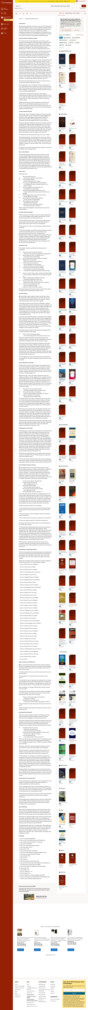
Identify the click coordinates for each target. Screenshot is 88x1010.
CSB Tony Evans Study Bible (62, 129)
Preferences (53, 1001)
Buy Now (21, 949)
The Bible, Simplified (61, 515)
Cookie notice (30, 1002)
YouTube (52, 993)
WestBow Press (42, 998)
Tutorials (29, 986)
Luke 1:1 (22, 838)
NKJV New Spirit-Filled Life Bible (62, 364)
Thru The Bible (62, 621)
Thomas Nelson (42, 996)
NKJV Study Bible (72, 363)
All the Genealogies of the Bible (63, 439)
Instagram (53, 986)
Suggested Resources (66, 51)
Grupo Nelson (42, 992)
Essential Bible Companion (72, 515)
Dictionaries (64, 651)
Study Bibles (64, 114)
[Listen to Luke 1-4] (31, 13)
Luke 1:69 (22, 842)
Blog (16, 993)
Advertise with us (31, 991)
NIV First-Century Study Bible (73, 201)
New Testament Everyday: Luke (72, 780)
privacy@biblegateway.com (78, 1006)
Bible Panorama (72, 497)
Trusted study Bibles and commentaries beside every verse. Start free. (52, 1)
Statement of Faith (19, 988)
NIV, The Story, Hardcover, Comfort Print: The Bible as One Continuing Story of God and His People (42, 939)
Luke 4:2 (22, 866)
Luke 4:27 (22, 877)
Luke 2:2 (22, 845)
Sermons (63, 788)
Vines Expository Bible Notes (62, 416)
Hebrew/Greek (69, 13)
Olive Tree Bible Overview (62, 604)
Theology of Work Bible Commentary (73, 604)
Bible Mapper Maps (72, 825)
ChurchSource (42, 988)
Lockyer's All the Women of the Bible (72, 702)
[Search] (84, 6)
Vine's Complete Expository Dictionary (62, 756)
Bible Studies (64, 765)
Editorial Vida (42, 994)
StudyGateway (42, 986)
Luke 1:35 (22, 840)
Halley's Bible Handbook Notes (72, 532)
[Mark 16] (15, 449)
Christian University (61, 865)
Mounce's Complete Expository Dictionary (61, 721)
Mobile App (17, 989)
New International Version (26, 886)
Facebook (52, 984)
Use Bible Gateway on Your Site (32, 988)
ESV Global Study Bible (72, 129)
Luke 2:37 (22, 852)
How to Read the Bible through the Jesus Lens (73, 552)
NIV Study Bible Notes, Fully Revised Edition (72, 66)
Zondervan (41, 1000)
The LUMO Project (73, 864)
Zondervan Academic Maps (62, 842)
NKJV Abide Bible (62, 290)
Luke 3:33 (22, 863)
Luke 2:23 (22, 847)
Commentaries (64, 466)
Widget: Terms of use (32, 1006)
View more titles (50, 955)
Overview (63, 872)
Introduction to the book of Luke (63, 887)
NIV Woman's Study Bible (72, 272)
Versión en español (55, 999)
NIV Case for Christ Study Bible (73, 183)
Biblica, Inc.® (31, 890)
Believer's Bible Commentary (62, 498)
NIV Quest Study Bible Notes (62, 236)
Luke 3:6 (22, 856)
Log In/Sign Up (82, 1)
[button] (80, 1)
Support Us (17, 996)
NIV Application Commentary (72, 587)
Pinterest (52, 988)
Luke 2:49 (22, 854)
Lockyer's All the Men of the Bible (62, 702)
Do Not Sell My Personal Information (32, 1000)
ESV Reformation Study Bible (62, 146)
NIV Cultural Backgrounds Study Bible (63, 201)
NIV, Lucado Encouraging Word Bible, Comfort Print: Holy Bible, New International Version (75, 939)
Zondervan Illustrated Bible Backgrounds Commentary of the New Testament (73, 86)
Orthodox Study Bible (72, 398)
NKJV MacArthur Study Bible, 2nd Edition (62, 346)
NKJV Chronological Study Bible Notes (63, 310)
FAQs (28, 984)
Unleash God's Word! (41, 897)
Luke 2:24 (22, 849)
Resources (61, 13)
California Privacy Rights (31, 997)
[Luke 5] (55, 449)
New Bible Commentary (61, 587)
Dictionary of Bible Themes (63, 666)
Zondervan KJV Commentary (72, 640)
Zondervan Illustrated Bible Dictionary (62, 105)
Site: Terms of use (31, 1004)
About (16, 984)
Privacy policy (30, 994)
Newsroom (17, 995)
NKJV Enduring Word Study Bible (73, 310)
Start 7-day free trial (66, 30)
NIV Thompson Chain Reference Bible (62, 272)
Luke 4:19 (22, 875)
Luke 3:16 (22, 857)
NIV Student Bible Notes (63, 254)
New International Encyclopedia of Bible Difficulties (73, 457)
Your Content (76, 13)
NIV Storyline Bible (73, 236)
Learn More (76, 30)
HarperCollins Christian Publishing (44, 990)
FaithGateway (42, 984)
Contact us (29, 992)
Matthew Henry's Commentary (72, 570)
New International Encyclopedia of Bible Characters (63, 457)
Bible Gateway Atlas (62, 825)
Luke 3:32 (22, 861)
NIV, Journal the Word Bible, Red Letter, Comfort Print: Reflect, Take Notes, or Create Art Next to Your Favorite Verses (59, 939)
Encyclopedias (64, 424)
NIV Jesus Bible (72, 218)
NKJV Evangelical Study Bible (62, 327)
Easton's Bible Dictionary (62, 685)
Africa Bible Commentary (61, 481)
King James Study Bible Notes (73, 146)
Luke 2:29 (22, 850)
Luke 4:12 (22, 873)
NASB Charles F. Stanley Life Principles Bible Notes (62, 164)
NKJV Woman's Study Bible (72, 381)
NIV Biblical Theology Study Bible (62, 183)
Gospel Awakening (63, 802)
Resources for (64, 35)
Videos (62, 850)
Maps (62, 810)
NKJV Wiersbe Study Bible (62, 381)
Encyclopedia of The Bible (72, 439)
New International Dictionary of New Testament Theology (73, 721)
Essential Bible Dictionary (72, 685)
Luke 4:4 (22, 868)
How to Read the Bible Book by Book (63, 552)
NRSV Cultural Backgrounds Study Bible (63, 398)
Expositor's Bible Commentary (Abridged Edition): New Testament (63, 533)
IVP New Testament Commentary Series (63, 570)
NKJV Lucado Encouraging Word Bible (73, 327)
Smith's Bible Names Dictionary (73, 740)
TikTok (52, 989)
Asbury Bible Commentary (72, 481)
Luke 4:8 (22, 870)
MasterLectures (42, 1001)
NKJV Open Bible (62, 739)
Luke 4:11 (22, 871)
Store (16, 991)
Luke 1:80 (22, 843)
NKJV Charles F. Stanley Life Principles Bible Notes (72, 291)
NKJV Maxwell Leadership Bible (72, 345)
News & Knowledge (19, 986)
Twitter (52, 991)
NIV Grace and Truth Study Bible (62, 66)
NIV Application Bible (62, 84)
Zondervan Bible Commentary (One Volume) (73, 622)
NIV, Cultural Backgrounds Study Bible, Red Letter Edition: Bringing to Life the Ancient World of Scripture (25, 939)
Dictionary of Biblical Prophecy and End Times (73, 667)
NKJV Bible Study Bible (62, 780)
